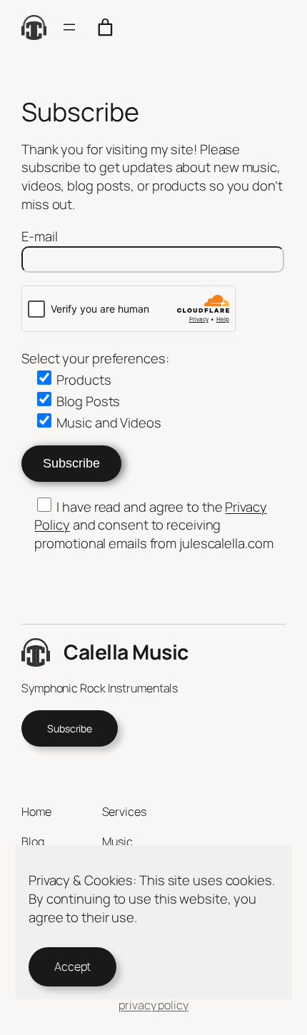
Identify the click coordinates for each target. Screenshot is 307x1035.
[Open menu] (69, 27)
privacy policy (153, 1005)
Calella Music (126, 652)
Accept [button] (72, 966)
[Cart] (105, 27)
